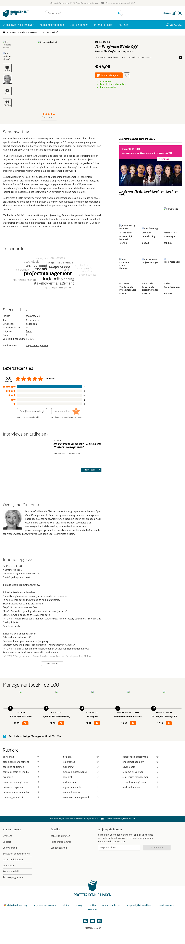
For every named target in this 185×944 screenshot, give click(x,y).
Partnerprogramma (13, 877)
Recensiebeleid (11, 871)
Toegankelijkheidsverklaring (139, 905)
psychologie (128, 767)
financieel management (16, 782)
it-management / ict (14, 797)
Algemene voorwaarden (45, 905)
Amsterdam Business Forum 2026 (147, 153)
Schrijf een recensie (30, 411)
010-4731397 (176, 25)
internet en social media (16, 792)
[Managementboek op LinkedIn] (85, 921)
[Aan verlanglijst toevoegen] (127, 75)
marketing (68, 767)
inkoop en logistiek (13, 787)
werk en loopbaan (131, 787)
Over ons (7, 836)
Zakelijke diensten (60, 836)
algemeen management (16, 762)
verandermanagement (134, 782)
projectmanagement (133, 762)
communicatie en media (16, 772)
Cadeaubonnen (59, 847)
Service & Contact (167, 905)
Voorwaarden (10, 847)
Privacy (79, 905)
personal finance (72, 792)
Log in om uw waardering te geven (66, 417)
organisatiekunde (72, 787)
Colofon (65, 905)
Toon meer (50, 663)
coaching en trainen (13, 767)
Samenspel (169, 236)
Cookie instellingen (111, 905)
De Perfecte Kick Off (50, 32)
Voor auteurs (10, 865)
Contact (7, 841)
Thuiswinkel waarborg (17, 905)
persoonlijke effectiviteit (135, 756)
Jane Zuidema (102, 42)
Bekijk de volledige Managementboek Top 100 (35, 736)
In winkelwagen (109, 75)
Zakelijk (55, 829)
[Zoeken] (119, 13)
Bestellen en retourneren (16, 853)
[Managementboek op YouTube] (92, 921)
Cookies (92, 905)
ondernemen (70, 782)
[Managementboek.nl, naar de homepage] (16, 16)
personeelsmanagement (76, 797)
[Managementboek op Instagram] (99, 921)
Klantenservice (12, 829)
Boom (29, 331)
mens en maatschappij (75, 772)
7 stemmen (47, 117)
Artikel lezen (90, 469)
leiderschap (69, 762)
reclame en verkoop (132, 772)
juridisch (67, 756)
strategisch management (135, 777)
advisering (8, 756)
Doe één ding (148, 236)
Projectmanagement (29, 32)
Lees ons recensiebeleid (28, 417)
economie (8, 777)
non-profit (68, 777)
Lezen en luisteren (13, 859)
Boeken (13, 32)
